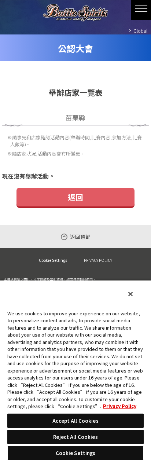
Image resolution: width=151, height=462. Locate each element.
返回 (75, 196)
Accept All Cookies (75, 420)
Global (140, 30)
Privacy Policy (119, 406)
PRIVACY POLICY (98, 260)
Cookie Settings (53, 260)
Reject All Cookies (75, 436)
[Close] (130, 294)
